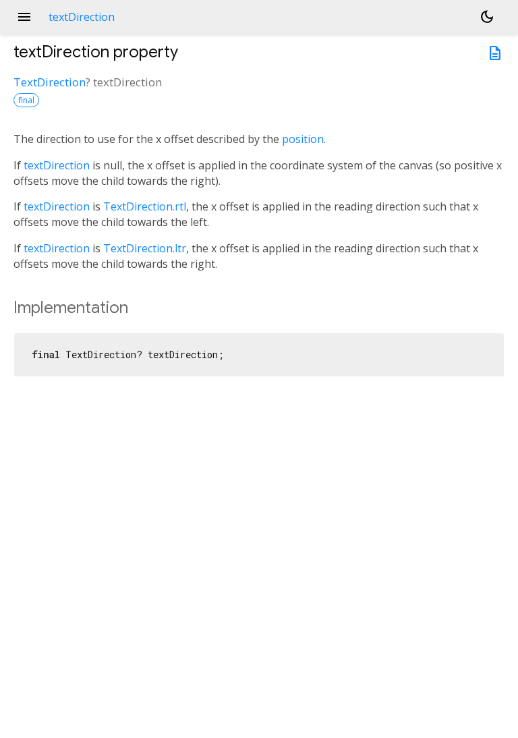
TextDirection (49, 82)
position (303, 139)
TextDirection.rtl (144, 206)
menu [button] (24, 17)
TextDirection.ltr (144, 248)
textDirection (57, 165)
